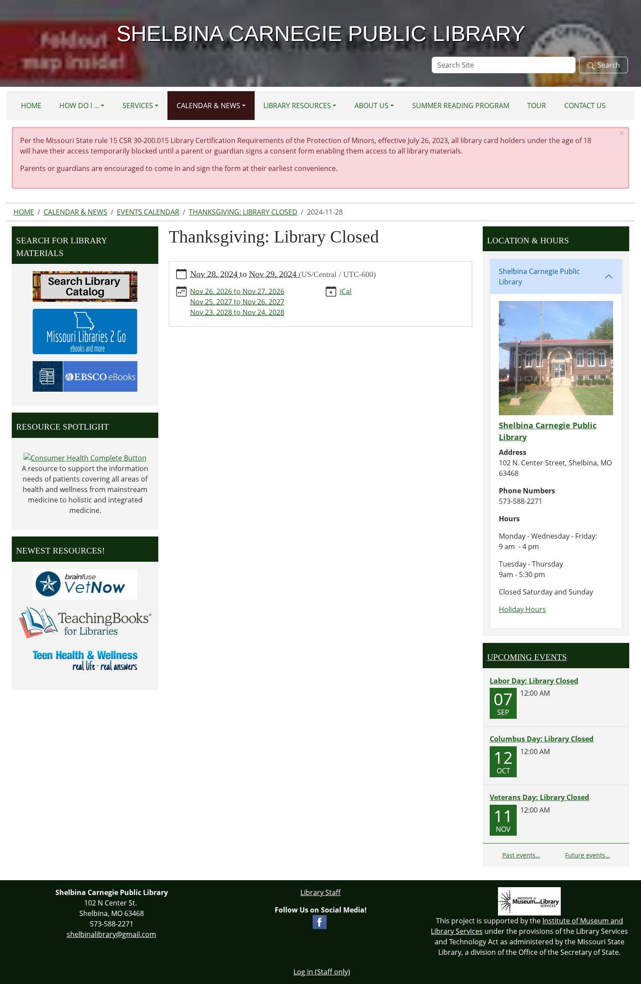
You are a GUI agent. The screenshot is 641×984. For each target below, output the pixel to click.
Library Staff (320, 892)
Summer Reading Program (460, 105)
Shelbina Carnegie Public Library (539, 276)
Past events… (521, 855)
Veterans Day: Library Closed (539, 797)
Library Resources (297, 105)
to (237, 291)
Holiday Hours (522, 609)
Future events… (587, 855)
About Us (372, 105)
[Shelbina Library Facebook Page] (320, 921)
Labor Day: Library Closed (534, 681)
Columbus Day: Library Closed (541, 739)
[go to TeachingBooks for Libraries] (85, 622)
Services (138, 105)
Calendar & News (208, 105)
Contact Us (585, 105)
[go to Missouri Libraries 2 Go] (85, 330)
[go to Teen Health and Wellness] (85, 660)
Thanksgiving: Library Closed (243, 212)
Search (608, 65)
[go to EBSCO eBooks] (85, 375)
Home (31, 105)
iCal (345, 291)
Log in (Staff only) (321, 972)
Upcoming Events (527, 657)
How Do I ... (79, 105)
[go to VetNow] (85, 583)
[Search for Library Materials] (85, 285)
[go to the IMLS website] (529, 901)
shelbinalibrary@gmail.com (111, 934)
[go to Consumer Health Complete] (85, 457)
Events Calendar (148, 212)
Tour (536, 105)
